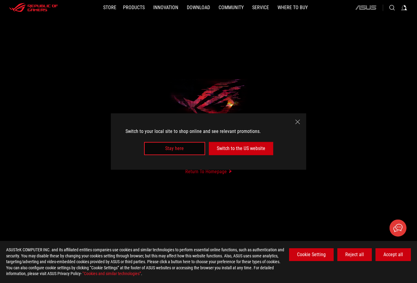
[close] (297, 122)
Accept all (393, 254)
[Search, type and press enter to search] (392, 8)
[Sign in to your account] (404, 7)
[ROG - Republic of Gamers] (33, 7)
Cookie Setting (311, 254)
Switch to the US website (241, 148)
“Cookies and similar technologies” (111, 273)
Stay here (174, 148)
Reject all (354, 254)
